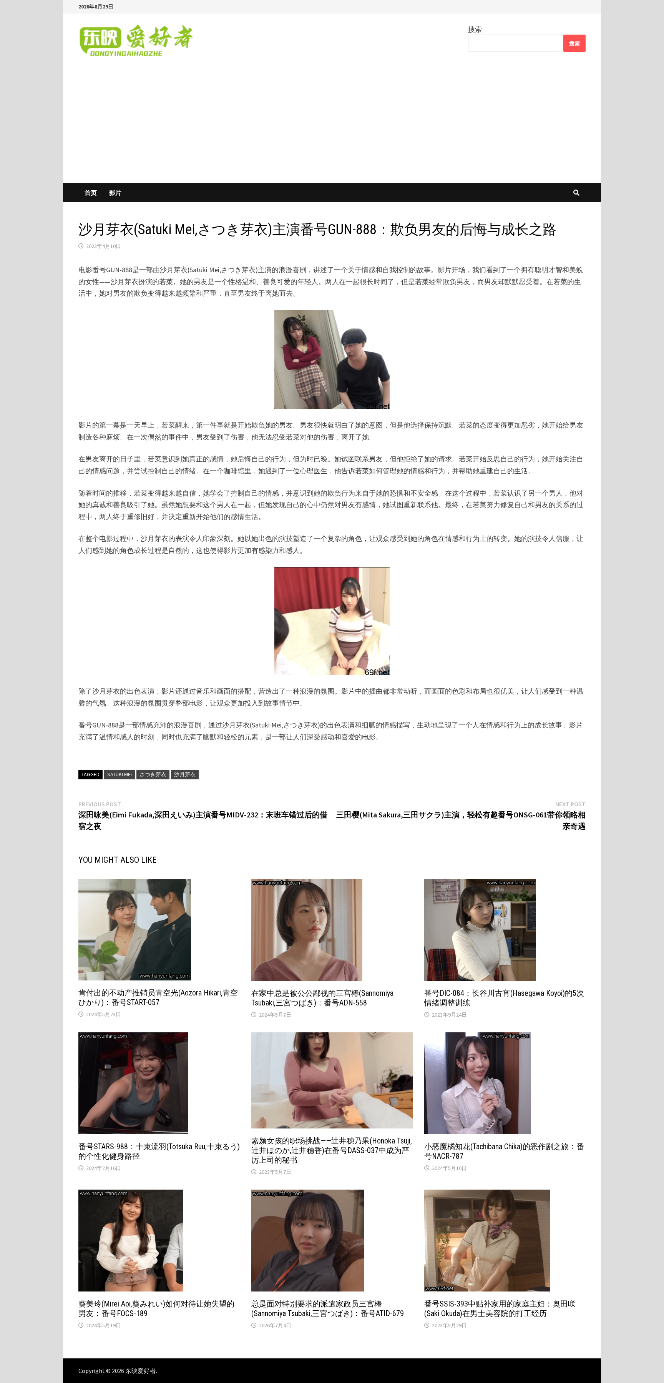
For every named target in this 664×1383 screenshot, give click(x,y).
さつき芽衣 (152, 774)
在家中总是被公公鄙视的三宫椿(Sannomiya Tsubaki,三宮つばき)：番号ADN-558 (322, 998)
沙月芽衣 (185, 774)
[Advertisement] (332, 125)
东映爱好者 (140, 1371)
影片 (115, 192)
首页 (91, 192)
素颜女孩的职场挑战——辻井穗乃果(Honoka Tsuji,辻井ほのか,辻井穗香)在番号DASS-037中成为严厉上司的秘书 (331, 1150)
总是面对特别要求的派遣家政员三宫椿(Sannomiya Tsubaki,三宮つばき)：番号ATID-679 (327, 1308)
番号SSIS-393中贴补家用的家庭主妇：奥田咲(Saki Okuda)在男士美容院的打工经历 (500, 1308)
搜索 (475, 29)
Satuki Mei (119, 774)
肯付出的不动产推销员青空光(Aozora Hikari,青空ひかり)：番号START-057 (158, 997)
